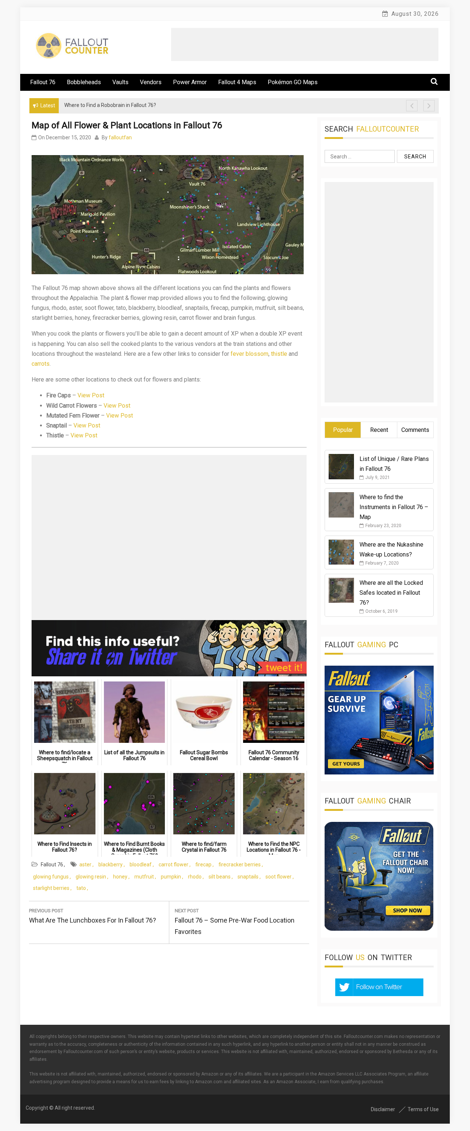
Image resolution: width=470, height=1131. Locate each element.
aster (85, 864)
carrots (41, 363)
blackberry (110, 864)
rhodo (195, 877)
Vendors (151, 82)
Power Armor (190, 82)
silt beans (220, 877)
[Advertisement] (304, 44)
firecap (203, 864)
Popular (343, 429)
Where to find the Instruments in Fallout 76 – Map (393, 507)
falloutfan (120, 137)
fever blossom (249, 353)
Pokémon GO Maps (293, 82)
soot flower (278, 877)
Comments (415, 429)
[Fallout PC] (379, 772)
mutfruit (144, 877)
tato (81, 888)
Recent (379, 429)
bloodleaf (141, 864)
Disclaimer (383, 1109)
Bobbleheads (84, 82)
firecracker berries (239, 864)
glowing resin (91, 877)
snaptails (248, 877)
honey (120, 877)
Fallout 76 (42, 82)
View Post (90, 395)
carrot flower (173, 864)
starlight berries (51, 888)
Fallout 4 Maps (237, 82)
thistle (279, 353)
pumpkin (171, 877)
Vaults (120, 82)
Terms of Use (423, 1109)
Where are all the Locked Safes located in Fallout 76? (391, 592)
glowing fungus (51, 877)
